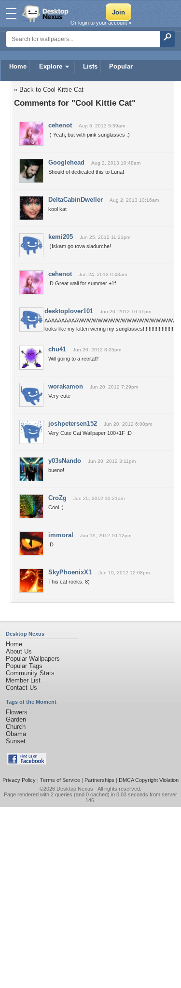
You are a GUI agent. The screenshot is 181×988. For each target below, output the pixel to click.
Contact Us (21, 687)
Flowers (17, 712)
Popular (121, 66)
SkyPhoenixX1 (70, 572)
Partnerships (99, 780)
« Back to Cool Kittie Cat (49, 89)
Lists (90, 66)
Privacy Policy (19, 780)
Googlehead (66, 162)
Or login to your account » (100, 23)
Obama (16, 734)
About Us (19, 651)
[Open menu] (11, 13)
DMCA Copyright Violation (149, 780)
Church (16, 726)
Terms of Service (60, 780)
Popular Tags (24, 665)
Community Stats (30, 673)
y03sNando (64, 460)
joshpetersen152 (72, 423)
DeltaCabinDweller (75, 199)
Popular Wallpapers (33, 658)
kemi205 (60, 236)
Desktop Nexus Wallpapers (46, 13)
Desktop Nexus (74, 789)
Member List (23, 680)
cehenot (60, 125)
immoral (60, 535)
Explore (50, 66)
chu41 (57, 349)
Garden (16, 719)
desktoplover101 (68, 311)
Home (18, 66)
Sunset (16, 741)
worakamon (65, 386)
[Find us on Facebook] (26, 762)
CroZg (57, 497)
